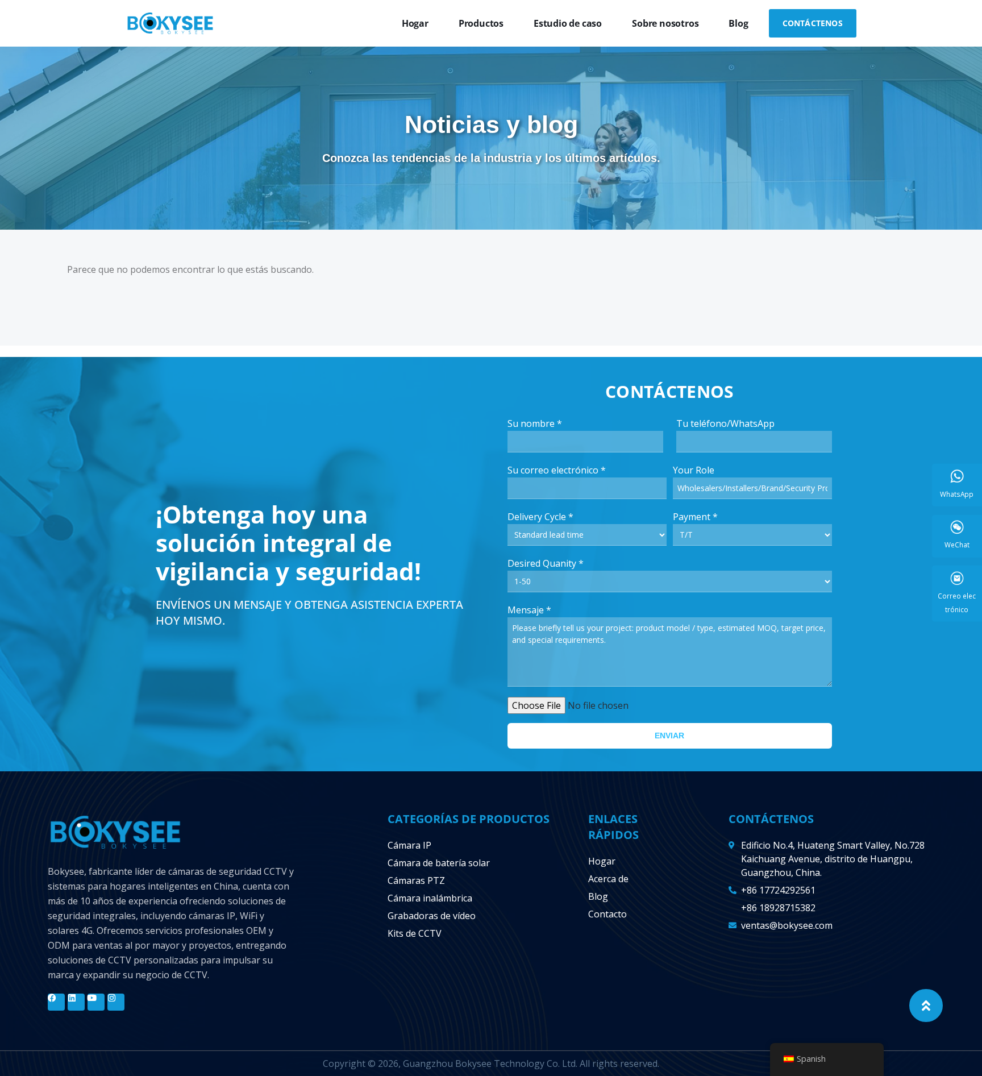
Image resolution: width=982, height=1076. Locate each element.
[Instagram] (115, 1002)
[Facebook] (56, 1002)
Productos (481, 23)
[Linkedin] (76, 1002)
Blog (738, 23)
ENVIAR (669, 735)
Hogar (415, 23)
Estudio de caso (568, 23)
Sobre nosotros (665, 23)
